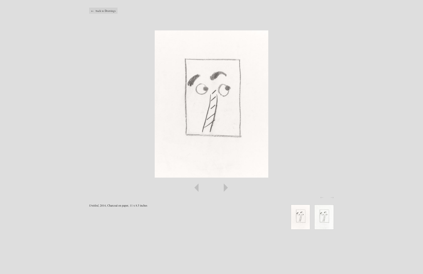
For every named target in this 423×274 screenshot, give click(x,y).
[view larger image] (211, 104)
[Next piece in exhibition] (273, 187)
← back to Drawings (103, 11)
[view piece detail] (300, 228)
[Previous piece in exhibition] (150, 187)
